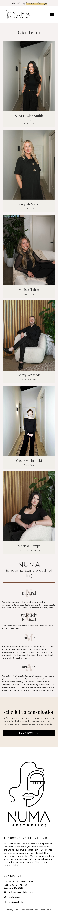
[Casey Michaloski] (29, 427)
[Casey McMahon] (29, 171)
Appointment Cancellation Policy (35, 910)
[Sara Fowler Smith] (29, 84)
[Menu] (52, 14)
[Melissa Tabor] (29, 256)
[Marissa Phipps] (29, 512)
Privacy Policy (13, 910)
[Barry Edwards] (29, 341)
